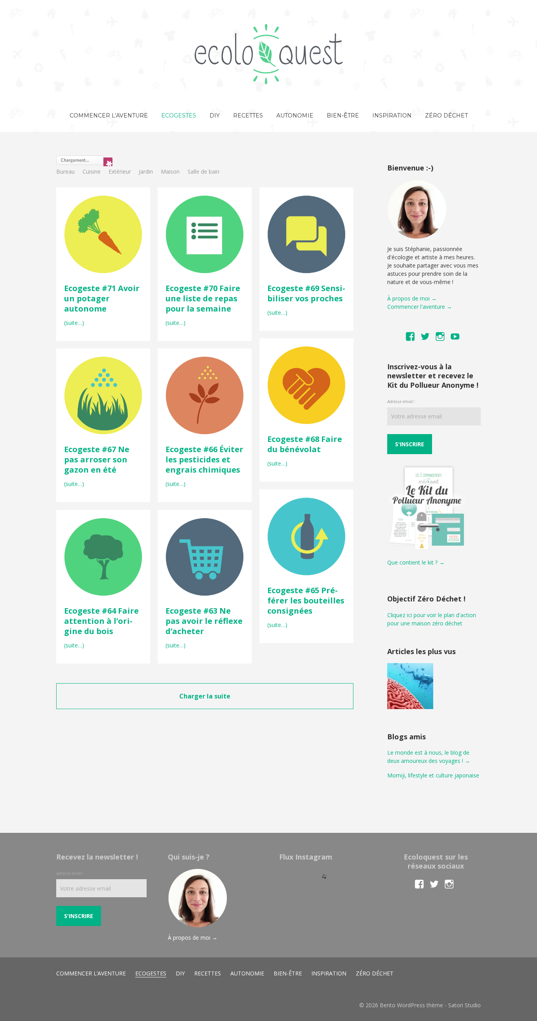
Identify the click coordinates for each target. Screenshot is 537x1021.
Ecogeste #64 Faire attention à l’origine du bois (101, 620)
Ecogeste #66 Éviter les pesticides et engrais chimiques (204, 459)
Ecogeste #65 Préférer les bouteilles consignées (305, 600)
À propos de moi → (412, 298)
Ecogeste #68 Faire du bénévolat (304, 444)
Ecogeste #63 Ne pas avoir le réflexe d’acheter (204, 620)
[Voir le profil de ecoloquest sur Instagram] (440, 336)
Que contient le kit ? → (416, 562)
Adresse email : (401, 401)
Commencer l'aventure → (419, 306)
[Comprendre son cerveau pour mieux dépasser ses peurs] (410, 687)
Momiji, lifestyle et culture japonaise (433, 775)
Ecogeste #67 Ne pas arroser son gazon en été (96, 459)
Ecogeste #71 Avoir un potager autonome (102, 298)
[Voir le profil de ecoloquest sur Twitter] (425, 336)
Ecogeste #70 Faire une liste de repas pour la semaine (203, 298)
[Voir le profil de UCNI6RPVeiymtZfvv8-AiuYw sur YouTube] (455, 336)
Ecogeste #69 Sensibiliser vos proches (306, 293)
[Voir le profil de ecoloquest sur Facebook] (410, 336)
